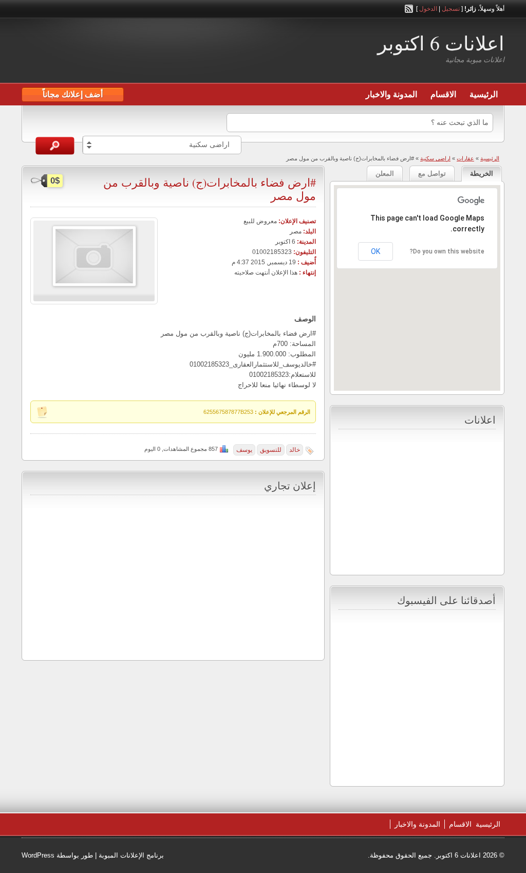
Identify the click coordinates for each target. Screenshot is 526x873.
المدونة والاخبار (391, 94)
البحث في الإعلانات (54, 146)
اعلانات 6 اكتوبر (441, 43)
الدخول (428, 8)
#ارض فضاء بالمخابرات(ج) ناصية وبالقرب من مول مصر (209, 189)
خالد (294, 449)
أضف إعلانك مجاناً (73, 94)
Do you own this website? (447, 251)
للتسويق (270, 449)
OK (375, 251)
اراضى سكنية (435, 158)
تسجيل (451, 8)
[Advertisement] (142, 52)
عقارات (465, 158)
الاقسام (443, 94)
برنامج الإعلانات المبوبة (131, 855)
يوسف (244, 449)
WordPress (38, 855)
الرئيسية (483, 94)
